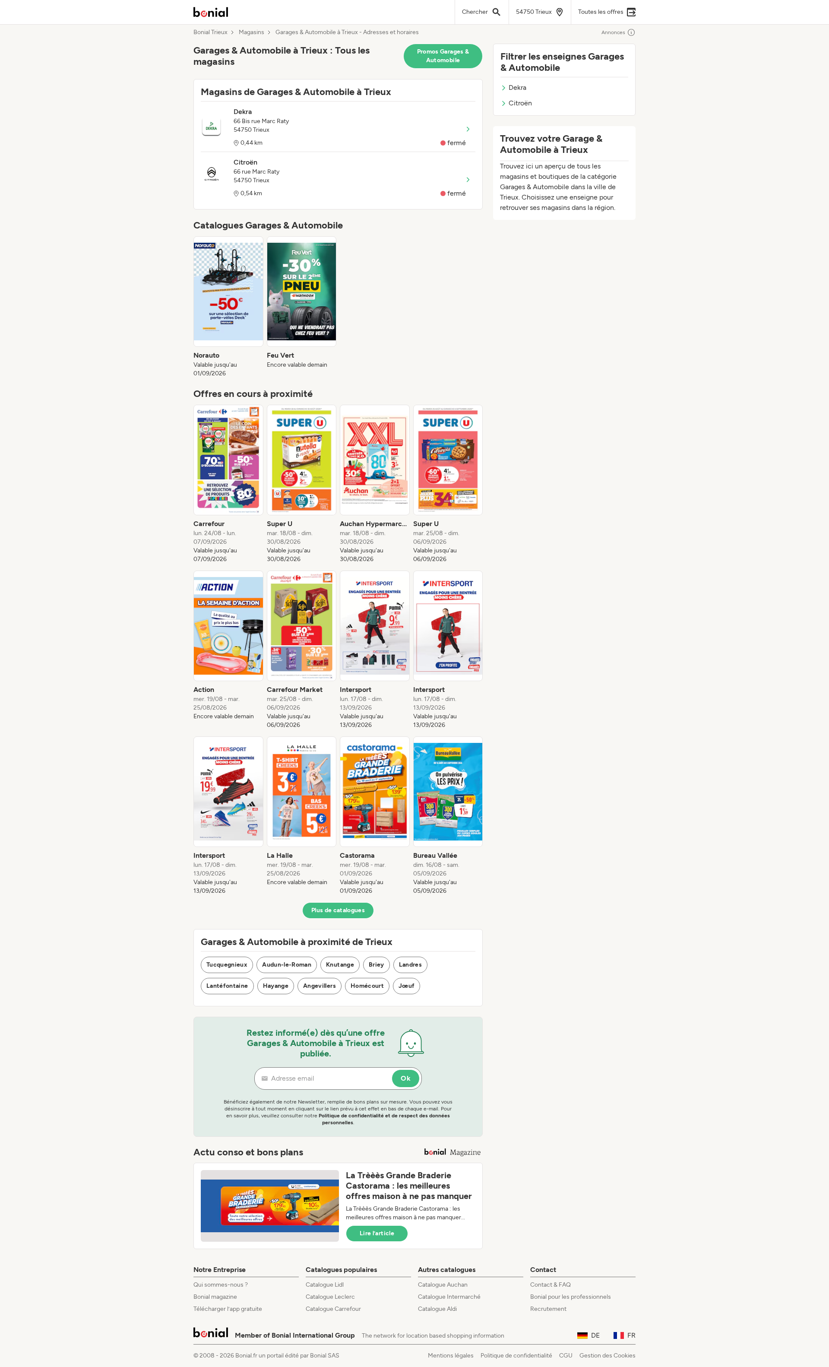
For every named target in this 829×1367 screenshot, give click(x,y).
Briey (376, 964)
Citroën (520, 103)
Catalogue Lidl (325, 1284)
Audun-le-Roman (286, 964)
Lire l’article (377, 1233)
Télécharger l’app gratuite (227, 1309)
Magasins (251, 32)
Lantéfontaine (227, 986)
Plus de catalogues (338, 910)
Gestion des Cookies (607, 1355)
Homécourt (367, 986)
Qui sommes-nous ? (220, 1284)
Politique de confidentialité (516, 1355)
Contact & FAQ (550, 1284)
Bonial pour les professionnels (570, 1296)
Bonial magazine (215, 1296)
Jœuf (406, 986)
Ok (406, 1078)
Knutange (340, 964)
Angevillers (319, 986)
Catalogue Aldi (437, 1309)
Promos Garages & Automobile (443, 56)
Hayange (275, 986)
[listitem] (228, 307)
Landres (410, 964)
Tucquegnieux (226, 964)
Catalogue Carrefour (333, 1309)
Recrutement (548, 1309)
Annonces (613, 32)
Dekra (517, 87)
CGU (566, 1355)
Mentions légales (451, 1355)
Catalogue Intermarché (449, 1296)
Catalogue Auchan (443, 1284)
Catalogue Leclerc (330, 1296)
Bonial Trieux (210, 32)
